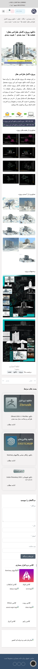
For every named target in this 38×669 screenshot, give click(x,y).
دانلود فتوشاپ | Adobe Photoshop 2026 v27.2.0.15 (19, 478)
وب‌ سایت (32, 546)
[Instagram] (15, 664)
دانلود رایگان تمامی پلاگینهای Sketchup (19, 455)
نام (33, 526)
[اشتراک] (5, 30)
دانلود (15, 372)
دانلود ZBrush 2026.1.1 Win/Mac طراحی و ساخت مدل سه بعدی (21, 418)
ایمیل (33, 536)
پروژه (21, 372)
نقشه (9, 372)
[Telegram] (19, 664)
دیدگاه (32, 506)
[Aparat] (23, 664)
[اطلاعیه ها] (12, 11)
